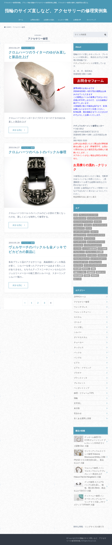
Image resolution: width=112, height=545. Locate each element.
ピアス (77, 362)
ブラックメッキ (80, 378)
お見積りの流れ (49, 20)
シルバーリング (80, 235)
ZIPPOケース (80, 297)
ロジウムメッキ (95, 262)
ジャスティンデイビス (96, 235)
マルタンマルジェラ (81, 259)
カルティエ (78, 225)
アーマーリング (80, 218)
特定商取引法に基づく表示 (84, 197)
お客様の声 (77, 20)
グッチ (88, 228)
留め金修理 (78, 275)
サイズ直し (78, 327)
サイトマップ (91, 20)
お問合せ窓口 (34, 20)
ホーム (21, 20)
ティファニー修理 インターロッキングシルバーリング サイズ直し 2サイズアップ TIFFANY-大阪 (89, 500)
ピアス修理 (102, 249)
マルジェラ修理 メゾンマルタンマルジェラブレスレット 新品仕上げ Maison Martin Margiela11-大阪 (89, 472)
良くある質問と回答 (82, 418)
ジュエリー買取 (63, 20)
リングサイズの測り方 (94, 526)
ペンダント (92, 255)
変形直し (86, 269)
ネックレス (78, 245)
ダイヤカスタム (80, 337)
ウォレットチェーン (82, 312)
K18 (75, 215)
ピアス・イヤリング (82, 367)
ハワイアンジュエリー (93, 245)
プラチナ (78, 373)
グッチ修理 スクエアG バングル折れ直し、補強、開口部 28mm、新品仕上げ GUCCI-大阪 (89, 486)
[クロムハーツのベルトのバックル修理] (38, 206)
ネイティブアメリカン (96, 242)
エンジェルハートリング (83, 222)
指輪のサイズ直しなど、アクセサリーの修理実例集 (56, 10)
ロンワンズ (78, 265)
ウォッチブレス (80, 307)
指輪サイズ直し (80, 272)
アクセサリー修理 (81, 302)
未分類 (77, 408)
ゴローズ (94, 232)
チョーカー (78, 342)
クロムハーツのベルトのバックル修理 (37, 152)
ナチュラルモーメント (82, 63)
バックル (78, 352)
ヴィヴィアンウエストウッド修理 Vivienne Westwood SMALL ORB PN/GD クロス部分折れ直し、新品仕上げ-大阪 (89, 457)
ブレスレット (79, 252)
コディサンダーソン (81, 232)
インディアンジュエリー (97, 218)
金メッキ (77, 279)
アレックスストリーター (88, 215)
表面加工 (95, 275)
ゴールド (78, 322)
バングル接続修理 (89, 249)
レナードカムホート (98, 259)
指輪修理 (91, 272)
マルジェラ (102, 255)
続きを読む (17, 130)
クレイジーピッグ (99, 225)
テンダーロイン (80, 242)
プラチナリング (80, 255)
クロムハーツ (79, 228)
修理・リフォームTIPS (84, 393)
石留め (87, 275)
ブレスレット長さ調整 (94, 252)
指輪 (93, 269)
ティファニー (89, 238)
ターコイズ (78, 238)
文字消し (78, 403)
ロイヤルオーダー (80, 262)
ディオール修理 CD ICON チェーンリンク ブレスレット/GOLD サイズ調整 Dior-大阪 (90, 441)
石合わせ (78, 413)
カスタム (97, 222)
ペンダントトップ (81, 388)
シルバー (78, 332)
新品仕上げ (101, 272)
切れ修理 (77, 269)
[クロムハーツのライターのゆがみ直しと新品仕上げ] (38, 111)
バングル (77, 249)
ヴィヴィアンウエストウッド (95, 265)
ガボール (88, 225)
